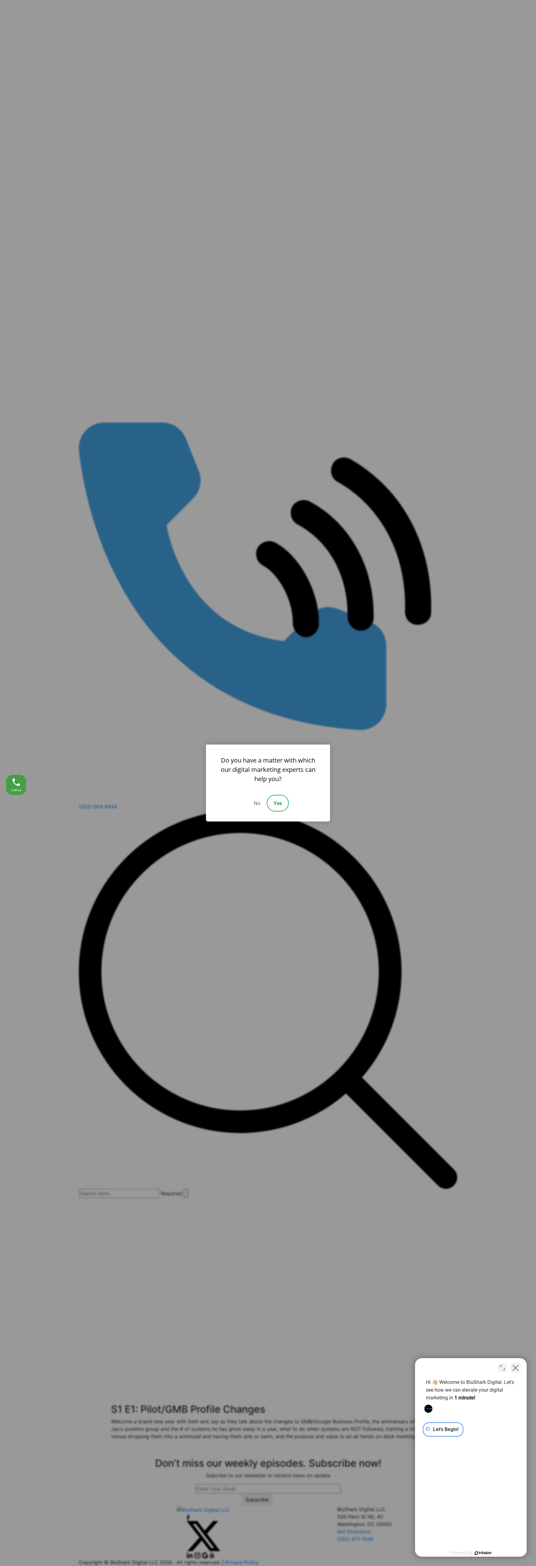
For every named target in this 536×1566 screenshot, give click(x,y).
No (257, 803)
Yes (278, 803)
